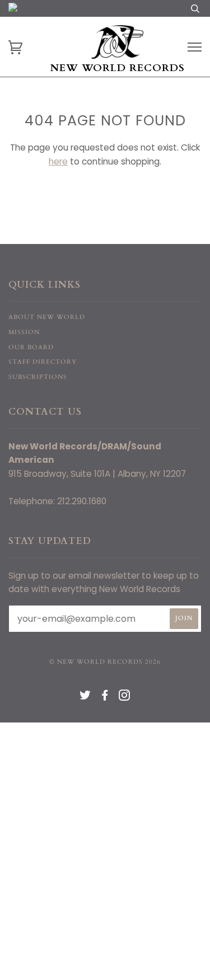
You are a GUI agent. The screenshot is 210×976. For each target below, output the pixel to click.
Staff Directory (42, 362)
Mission (24, 332)
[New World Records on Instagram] (124, 697)
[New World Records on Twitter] (85, 697)
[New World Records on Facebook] (105, 697)
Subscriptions (37, 377)
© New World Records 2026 (105, 662)
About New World (46, 317)
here (58, 161)
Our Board (31, 347)
